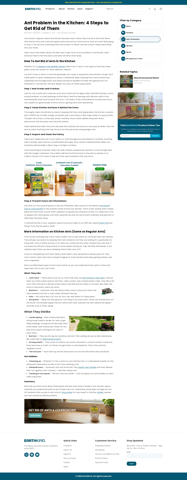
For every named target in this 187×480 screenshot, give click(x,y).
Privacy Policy (101, 458)
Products (68, 445)
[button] (50, 8)
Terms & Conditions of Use (107, 454)
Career (67, 462)
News (66, 466)
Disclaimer (100, 450)
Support (67, 454)
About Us (68, 450)
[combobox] (128, 8)
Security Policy (101, 462)
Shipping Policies (102, 445)
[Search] (149, 8)
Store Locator (70, 458)
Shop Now (155, 135)
